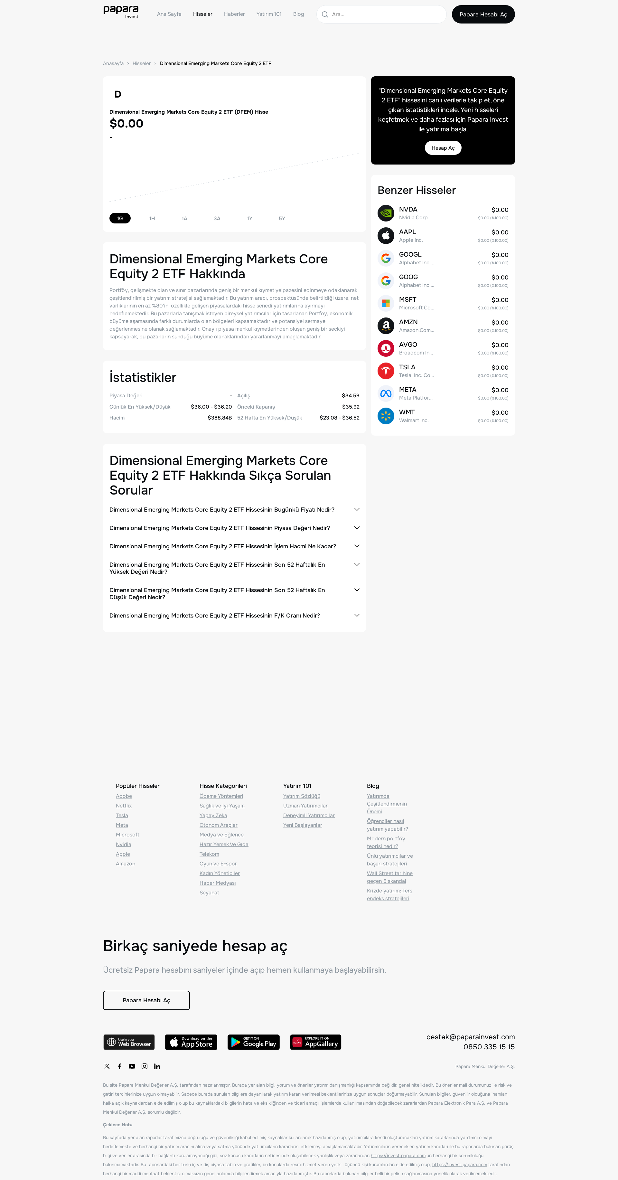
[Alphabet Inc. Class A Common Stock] (443, 258)
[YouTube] (132, 1066)
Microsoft (127, 834)
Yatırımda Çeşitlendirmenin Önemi (387, 804)
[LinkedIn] (157, 1066)
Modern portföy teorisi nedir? (386, 842)
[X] (107, 1066)
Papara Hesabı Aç (483, 14)
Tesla (122, 815)
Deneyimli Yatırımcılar (309, 815)
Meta (122, 825)
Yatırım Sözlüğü (301, 796)
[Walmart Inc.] (443, 416)
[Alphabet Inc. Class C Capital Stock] (443, 281)
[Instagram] (144, 1066)
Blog (298, 14)
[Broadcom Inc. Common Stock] (443, 348)
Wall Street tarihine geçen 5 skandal (390, 877)
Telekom (209, 854)
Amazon (125, 863)
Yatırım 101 (269, 14)
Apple (123, 854)
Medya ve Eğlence (222, 834)
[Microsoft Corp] (443, 303)
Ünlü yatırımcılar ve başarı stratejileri (390, 860)
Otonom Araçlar (219, 825)
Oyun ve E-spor (218, 863)
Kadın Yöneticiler (220, 873)
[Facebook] (119, 1066)
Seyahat (209, 892)
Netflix (124, 805)
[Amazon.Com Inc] (443, 326)
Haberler (234, 14)
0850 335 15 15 (489, 1047)
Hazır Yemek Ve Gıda (224, 844)
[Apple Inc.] (443, 236)
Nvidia (123, 844)
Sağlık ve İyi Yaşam (222, 805)
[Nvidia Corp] (443, 213)
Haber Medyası (218, 883)
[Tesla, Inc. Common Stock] (443, 371)
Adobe (124, 796)
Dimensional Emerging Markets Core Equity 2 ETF (215, 63)
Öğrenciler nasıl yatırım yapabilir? (387, 825)
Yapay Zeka (213, 815)
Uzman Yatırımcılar (305, 805)
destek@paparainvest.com (470, 1037)
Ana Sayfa (169, 14)
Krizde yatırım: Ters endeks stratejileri (389, 894)
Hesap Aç (443, 148)
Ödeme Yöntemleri (221, 796)
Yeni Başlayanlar (302, 825)
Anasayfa (113, 63)
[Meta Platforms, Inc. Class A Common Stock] (443, 393)
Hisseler (202, 14)
